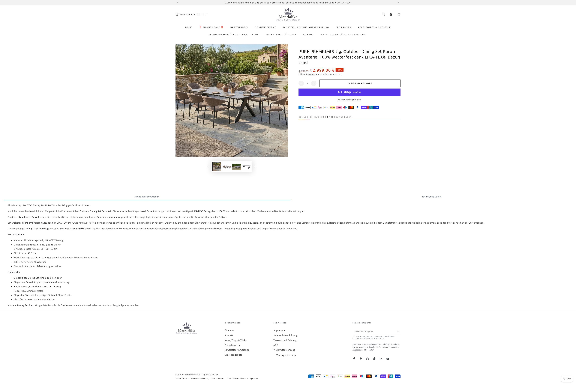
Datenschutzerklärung (285, 335)
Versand (311, 74)
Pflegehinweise (233, 345)
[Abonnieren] (398, 331)
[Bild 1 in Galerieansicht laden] (216, 166)
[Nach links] (178, 2)
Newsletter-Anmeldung (237, 349)
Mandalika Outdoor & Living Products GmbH (200, 374)
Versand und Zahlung (285, 340)
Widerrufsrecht (182, 378)
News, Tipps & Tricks (236, 340)
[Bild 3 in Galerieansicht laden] (236, 166)
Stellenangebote (233, 354)
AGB (275, 345)
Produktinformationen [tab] (147, 196)
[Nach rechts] (397, 2)
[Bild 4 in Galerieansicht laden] (246, 166)
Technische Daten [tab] (431, 196)
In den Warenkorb (360, 83)
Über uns (229, 330)
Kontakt (229, 335)
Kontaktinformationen (237, 378)
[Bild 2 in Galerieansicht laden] (226, 166)
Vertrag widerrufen (286, 355)
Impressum (279, 330)
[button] (383, 14)
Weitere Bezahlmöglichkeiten (349, 100)
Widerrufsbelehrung (284, 349)
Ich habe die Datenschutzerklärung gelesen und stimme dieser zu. (373, 337)
